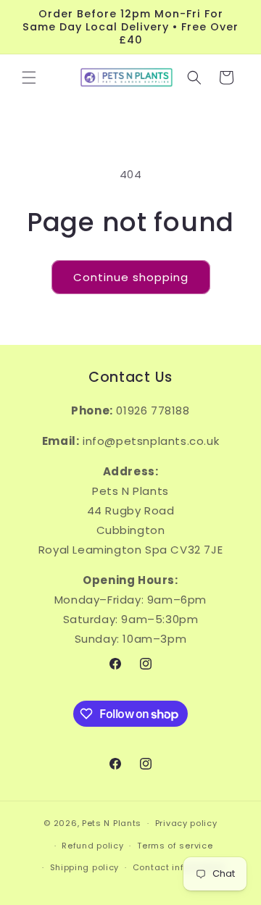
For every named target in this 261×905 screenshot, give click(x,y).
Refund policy (92, 845)
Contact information (179, 867)
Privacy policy (186, 823)
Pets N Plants (111, 823)
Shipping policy (85, 867)
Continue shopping (130, 277)
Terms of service (174, 845)
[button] (29, 77)
